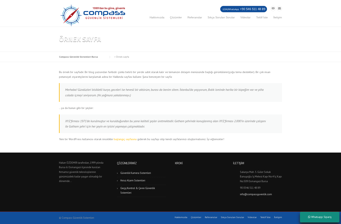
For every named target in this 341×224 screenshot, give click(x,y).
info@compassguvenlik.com (256, 194)
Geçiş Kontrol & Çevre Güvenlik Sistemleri (137, 190)
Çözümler (176, 17)
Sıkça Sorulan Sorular (221, 17)
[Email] (279, 8)
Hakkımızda (157, 17)
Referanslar (194, 17)
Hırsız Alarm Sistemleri (132, 180)
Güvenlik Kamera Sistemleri (135, 173)
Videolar (245, 17)
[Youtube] (273, 8)
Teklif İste (262, 17)
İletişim (277, 17)
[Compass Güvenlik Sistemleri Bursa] (92, 15)
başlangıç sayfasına (125, 139)
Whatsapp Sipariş (321, 217)
